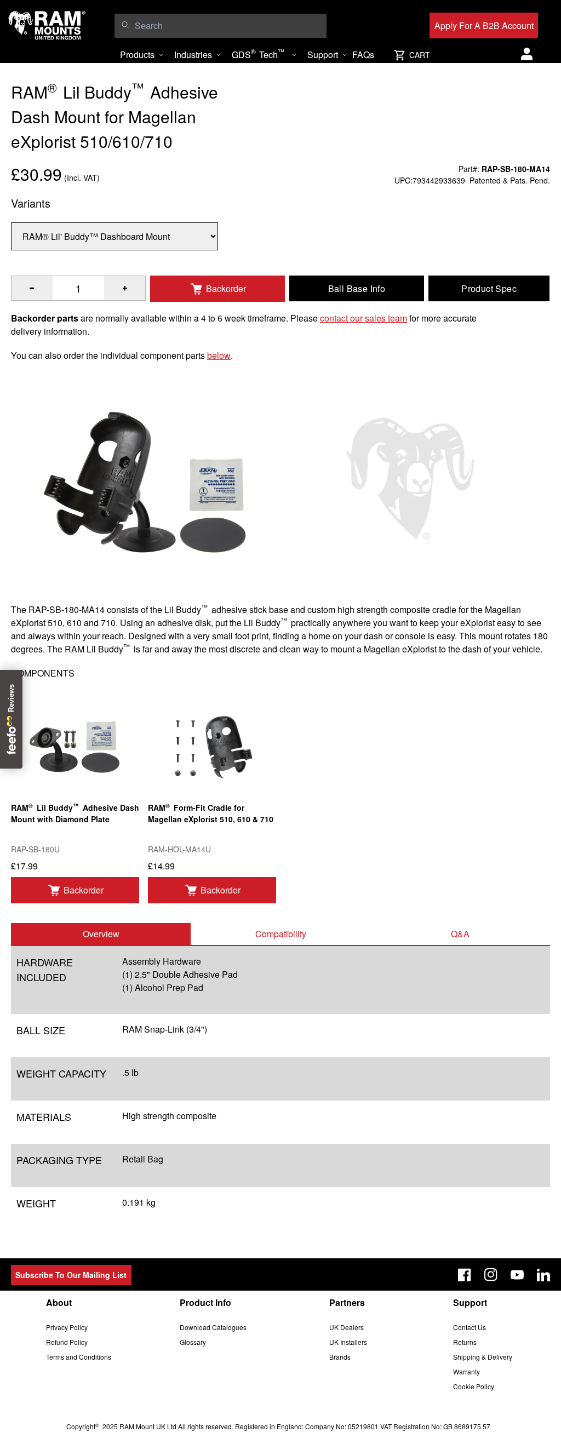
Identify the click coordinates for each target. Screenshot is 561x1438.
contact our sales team (363, 318)
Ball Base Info (357, 288)
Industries (193, 54)
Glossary (193, 1342)
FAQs (363, 54)
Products (137, 54)
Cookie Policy (473, 1386)
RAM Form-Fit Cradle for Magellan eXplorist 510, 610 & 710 (210, 812)
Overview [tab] (101, 933)
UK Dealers (346, 1327)
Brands (340, 1356)
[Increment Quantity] (32, 288)
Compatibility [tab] (280, 933)
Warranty (466, 1371)
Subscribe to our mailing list (71, 1274)
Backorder (226, 288)
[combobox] (228, 25)
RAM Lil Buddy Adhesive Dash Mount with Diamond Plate (75, 812)
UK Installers (348, 1342)
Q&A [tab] (460, 933)
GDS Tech (258, 54)
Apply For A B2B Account (484, 25)
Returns (465, 1342)
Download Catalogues (213, 1327)
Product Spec (489, 288)
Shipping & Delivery (482, 1356)
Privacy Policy (67, 1327)
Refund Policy (67, 1342)
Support (322, 54)
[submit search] (125, 24)
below (219, 355)
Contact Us (469, 1327)
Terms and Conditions (78, 1356)
